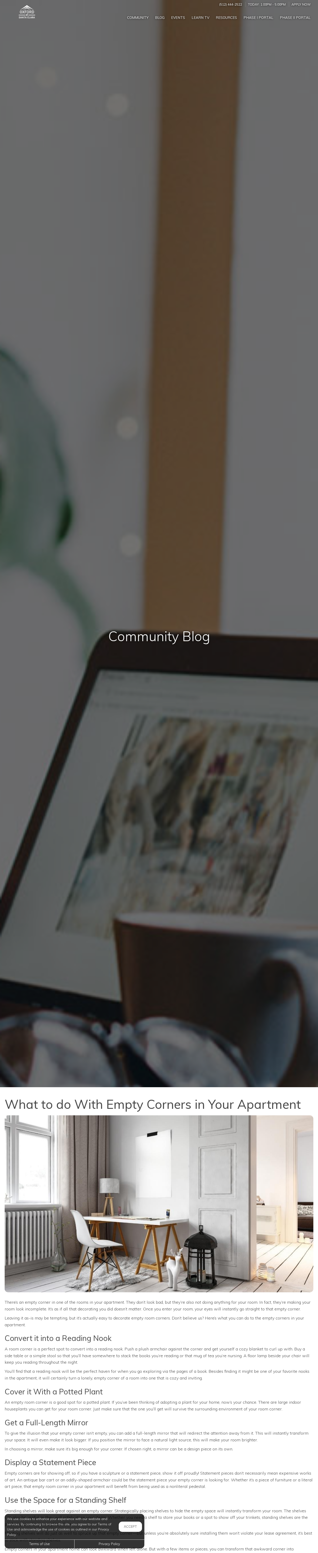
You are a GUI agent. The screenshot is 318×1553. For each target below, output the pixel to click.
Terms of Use (39, 1544)
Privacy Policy (109, 1544)
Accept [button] (130, 1526)
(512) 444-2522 (230, 4)
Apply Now (301, 4)
